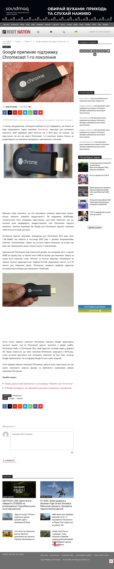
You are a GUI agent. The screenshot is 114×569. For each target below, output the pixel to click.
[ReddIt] (20, 112)
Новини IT (28, 41)
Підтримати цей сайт (95, 227)
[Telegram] (25, 112)
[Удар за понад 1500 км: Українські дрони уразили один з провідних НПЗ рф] (7, 516)
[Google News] (95, 54)
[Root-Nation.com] (16, 32)
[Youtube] (108, 51)
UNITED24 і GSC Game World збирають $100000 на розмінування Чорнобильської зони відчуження (18, 504)
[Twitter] (84, 51)
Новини (18, 41)
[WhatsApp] (30, 112)
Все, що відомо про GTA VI (99, 175)
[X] (10, 112)
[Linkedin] (94, 51)
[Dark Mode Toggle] (111, 561)
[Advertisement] (38, 195)
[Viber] (35, 112)
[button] (64, 32)
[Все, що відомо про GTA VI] (83, 179)
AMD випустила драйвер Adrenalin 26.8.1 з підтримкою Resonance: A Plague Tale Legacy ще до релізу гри (62, 519)
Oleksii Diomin (11, 107)
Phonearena (17, 396)
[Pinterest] (15, 112)
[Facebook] (4, 112)
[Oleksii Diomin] (3, 107)
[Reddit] (98, 51)
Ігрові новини (8, 497)
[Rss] (81, 51)
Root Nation (6, 41)
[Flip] (40, 112)
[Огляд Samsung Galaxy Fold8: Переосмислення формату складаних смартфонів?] (83, 204)
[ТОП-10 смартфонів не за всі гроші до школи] (83, 216)
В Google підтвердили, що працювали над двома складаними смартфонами (38, 387)
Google (47, 126)
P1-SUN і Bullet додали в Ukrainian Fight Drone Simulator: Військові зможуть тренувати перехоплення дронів (56, 504)
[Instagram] (101, 51)
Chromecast (43, 129)
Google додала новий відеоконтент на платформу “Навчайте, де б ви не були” (39, 383)
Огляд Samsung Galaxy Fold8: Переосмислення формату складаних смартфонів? (100, 202)
